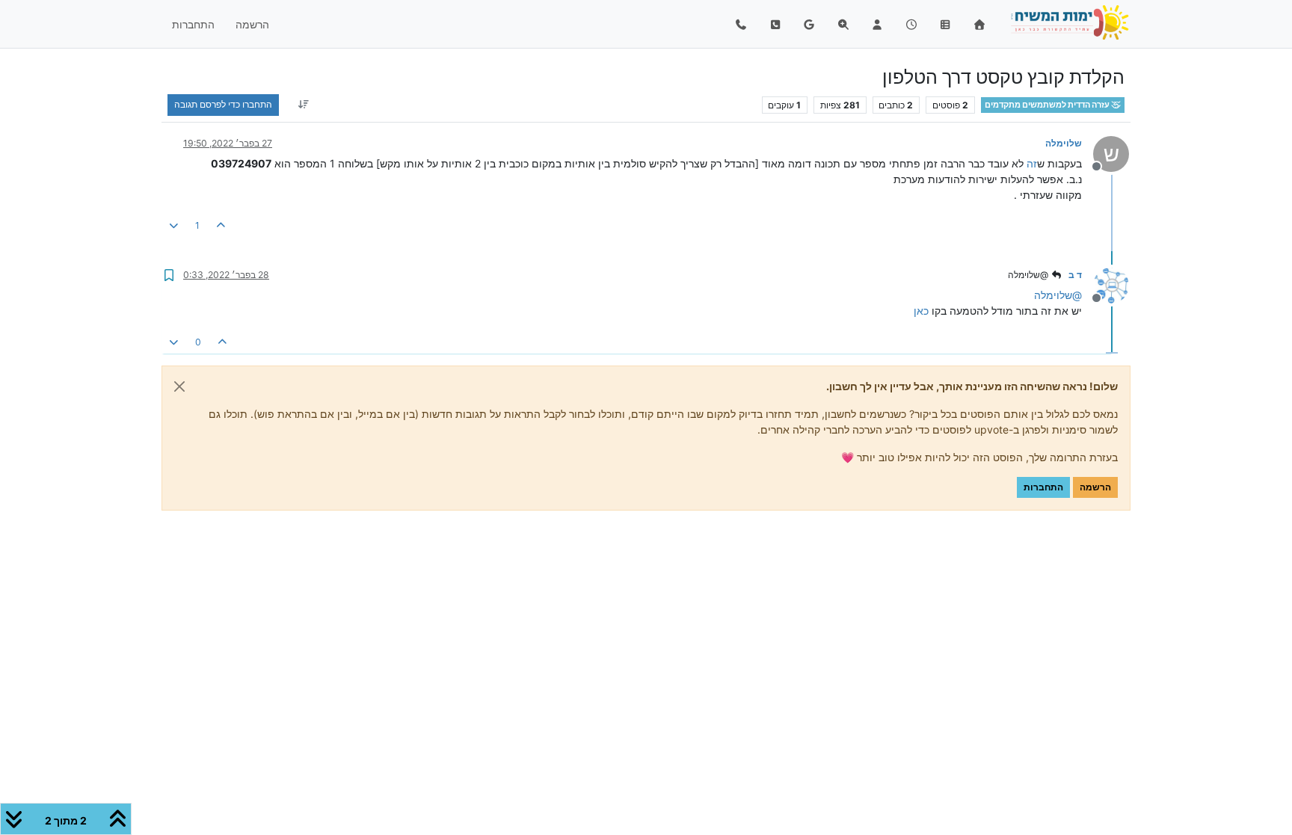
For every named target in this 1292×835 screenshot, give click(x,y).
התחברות (1043, 487)
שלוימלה (1063, 143)
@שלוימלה (1029, 274)
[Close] (179, 386)
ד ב (1075, 274)
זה (1032, 163)
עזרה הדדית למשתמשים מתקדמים (1048, 105)
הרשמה (1095, 487)
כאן (921, 310)
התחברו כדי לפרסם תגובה (223, 104)
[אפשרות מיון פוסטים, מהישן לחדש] (303, 104)
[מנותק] (1105, 284)
